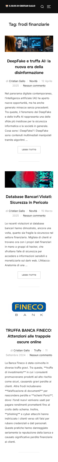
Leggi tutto (31, 149)
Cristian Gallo (17, 81)
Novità (33, 81)
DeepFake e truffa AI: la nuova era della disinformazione (29, 67)
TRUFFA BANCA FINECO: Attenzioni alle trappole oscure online (29, 336)
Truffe (37, 350)
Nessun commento (34, 85)
